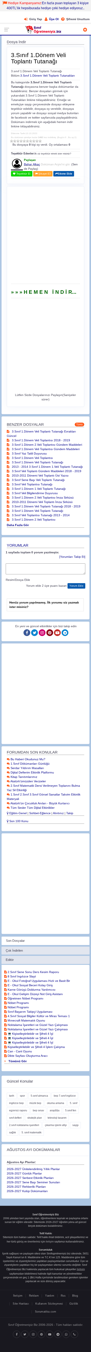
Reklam (34, 1295)
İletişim (18, 1295)
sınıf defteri (15, 1117)
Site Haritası (21, 1303)
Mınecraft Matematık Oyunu (26, 1020)
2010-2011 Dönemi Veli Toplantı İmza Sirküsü (42, 502)
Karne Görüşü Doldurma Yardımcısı (31, 989)
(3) (17, 141)
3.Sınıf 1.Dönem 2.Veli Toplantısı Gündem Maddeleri (46, 444)
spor (22, 1095)
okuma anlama (55, 1103)
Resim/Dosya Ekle (18, 579)
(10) (40, 141)
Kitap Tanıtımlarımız (23, 777)
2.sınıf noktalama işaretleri (24, 1125)
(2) (14, 141)
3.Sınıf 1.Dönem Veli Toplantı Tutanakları (47, 75)
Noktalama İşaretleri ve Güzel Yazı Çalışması (37, 1025)
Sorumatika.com (45, 1311)
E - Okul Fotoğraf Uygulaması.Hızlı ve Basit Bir (38, 980)
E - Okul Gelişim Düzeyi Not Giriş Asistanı (35, 994)
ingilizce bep (16, 1103)
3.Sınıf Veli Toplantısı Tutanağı (31, 484)
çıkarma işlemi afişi (56, 1125)
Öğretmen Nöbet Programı (25, 998)
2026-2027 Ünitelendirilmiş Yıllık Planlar (33, 1169)
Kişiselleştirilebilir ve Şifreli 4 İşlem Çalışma (36, 1047)
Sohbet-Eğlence (40, 813)
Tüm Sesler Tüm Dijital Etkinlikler (32, 807)
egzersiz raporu (18, 1110)
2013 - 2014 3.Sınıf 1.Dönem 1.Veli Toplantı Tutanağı (47, 466)
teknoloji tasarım (57, 1117)
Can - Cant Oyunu (19, 1051)
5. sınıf (73, 1103)
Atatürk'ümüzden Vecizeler (28, 781)
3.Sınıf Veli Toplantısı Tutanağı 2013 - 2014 (40, 515)
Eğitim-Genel (17, 813)
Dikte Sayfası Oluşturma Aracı (27, 1055)
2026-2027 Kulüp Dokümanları (27, 1191)
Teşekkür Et (22, 173)
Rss (63, 1295)
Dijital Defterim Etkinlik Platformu (32, 772)
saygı (75, 1125)
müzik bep (35, 1103)
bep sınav (38, 1110)
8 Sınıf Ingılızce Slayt (21, 976)
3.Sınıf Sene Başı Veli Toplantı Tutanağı (38, 480)
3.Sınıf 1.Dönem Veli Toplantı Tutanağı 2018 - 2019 (45, 506)
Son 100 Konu (18, 821)
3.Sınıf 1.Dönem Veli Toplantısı (32, 458)
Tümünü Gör (17, 1061)
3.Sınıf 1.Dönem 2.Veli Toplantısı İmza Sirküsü (42, 497)
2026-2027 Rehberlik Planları (26, 1186)
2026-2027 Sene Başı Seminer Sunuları (33, 1182)
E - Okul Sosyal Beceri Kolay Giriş (30, 985)
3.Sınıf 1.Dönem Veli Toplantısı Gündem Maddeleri (45, 449)
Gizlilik (73, 1303)
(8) (33, 141)
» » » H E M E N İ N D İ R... (43, 292)
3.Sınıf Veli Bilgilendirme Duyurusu (34, 493)
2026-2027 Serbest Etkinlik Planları (30, 1178)
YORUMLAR (17, 545)
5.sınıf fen (70, 1110)
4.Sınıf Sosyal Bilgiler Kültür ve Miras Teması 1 (38, 1016)
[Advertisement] (45, 236)
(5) (24, 141)
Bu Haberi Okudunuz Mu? (27, 759)
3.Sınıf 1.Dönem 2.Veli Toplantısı (33, 519)
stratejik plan (34, 1117)
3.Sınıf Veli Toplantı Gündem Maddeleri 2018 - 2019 (46, 471)
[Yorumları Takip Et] (72, 556)
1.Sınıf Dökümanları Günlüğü (30, 763)
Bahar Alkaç (32, 164)
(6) (27, 141)
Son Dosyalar (15, 940)
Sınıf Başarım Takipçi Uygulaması (29, 1011)
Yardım (49, 1295)
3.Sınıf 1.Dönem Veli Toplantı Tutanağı (37, 462)
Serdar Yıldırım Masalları (27, 768)
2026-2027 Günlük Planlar (24, 1173)
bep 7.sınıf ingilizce (65, 1095)
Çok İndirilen (14, 950)
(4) (21, 141)
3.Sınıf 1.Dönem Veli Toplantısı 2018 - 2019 (40, 440)
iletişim (50, 1241)
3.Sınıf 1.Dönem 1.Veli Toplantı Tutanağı (38, 488)
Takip (69, 813)
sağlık (12, 1132)
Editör (10, 959)
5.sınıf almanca (39, 1095)
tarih (11, 1095)
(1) (11, 141)
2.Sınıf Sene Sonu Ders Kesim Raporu (33, 972)
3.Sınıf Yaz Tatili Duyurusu (29, 453)
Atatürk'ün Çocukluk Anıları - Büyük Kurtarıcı (40, 803)
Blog (75, 1295)
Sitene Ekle (65, 173)
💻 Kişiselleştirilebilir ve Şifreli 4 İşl (30, 1033)
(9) (37, 141)
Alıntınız (58, 813)
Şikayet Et (44, 173)
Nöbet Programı (18, 1003)
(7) (30, 141)
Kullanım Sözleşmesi (49, 1303)
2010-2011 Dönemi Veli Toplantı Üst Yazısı (40, 475)
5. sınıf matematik (31, 1132)
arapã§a (54, 1110)
